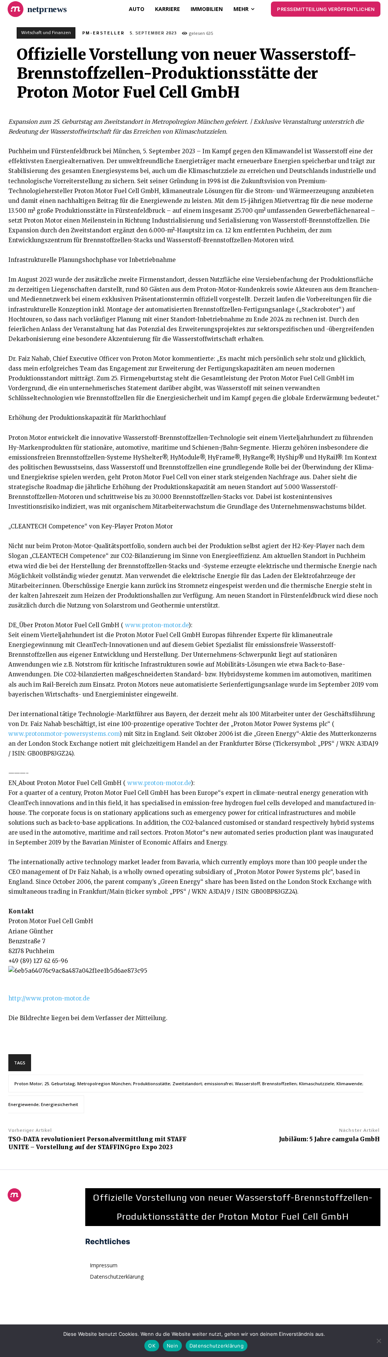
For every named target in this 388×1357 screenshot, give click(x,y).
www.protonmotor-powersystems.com (63, 733)
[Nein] (378, 1341)
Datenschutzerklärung (216, 1346)
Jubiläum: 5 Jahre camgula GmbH (329, 1139)
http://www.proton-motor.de (49, 998)
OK (151, 1346)
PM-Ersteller (103, 33)
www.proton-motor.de (156, 625)
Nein (172, 1346)
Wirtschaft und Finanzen (46, 32)
